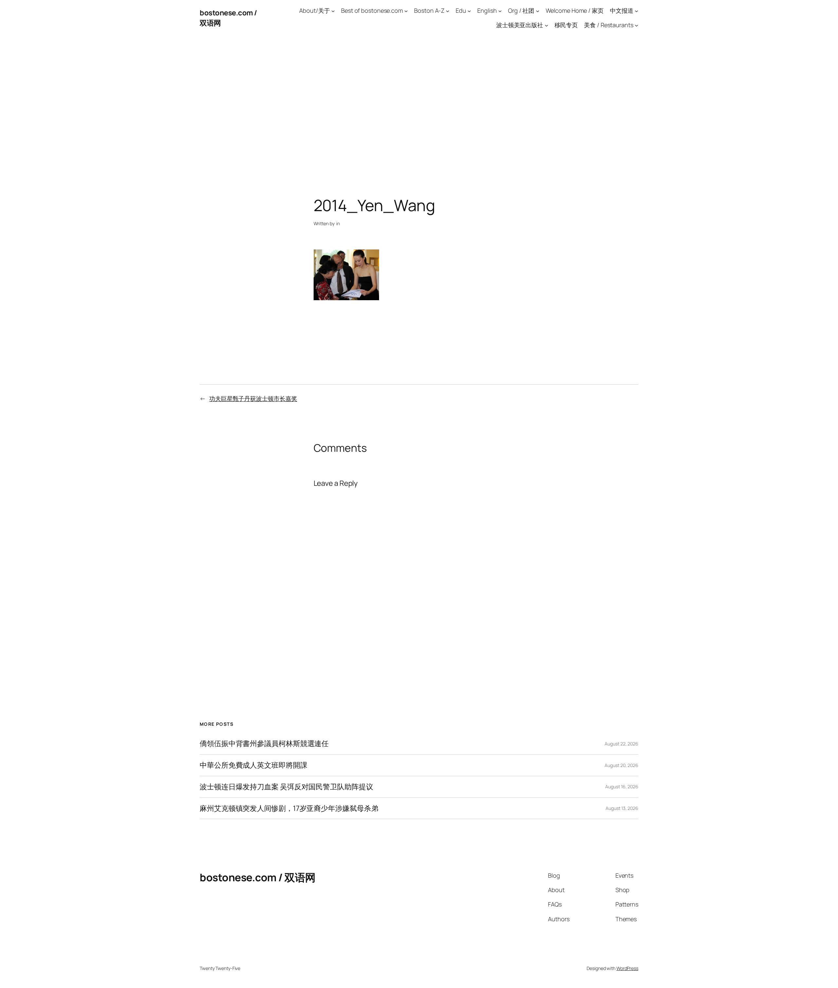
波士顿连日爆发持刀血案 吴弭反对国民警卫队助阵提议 (286, 787)
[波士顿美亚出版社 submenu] (546, 25)
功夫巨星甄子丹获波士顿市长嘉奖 (253, 398)
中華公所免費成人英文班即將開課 (253, 765)
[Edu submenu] (469, 10)
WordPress (627, 968)
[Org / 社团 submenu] (537, 10)
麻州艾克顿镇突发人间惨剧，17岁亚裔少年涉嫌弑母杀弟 (289, 808)
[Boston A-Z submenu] (447, 10)
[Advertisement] (419, 105)
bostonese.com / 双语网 (258, 877)
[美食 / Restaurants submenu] (636, 25)
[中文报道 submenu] (636, 10)
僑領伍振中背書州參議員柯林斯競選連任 (264, 744)
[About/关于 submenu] (333, 10)
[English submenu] (500, 10)
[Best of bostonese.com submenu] (406, 10)
